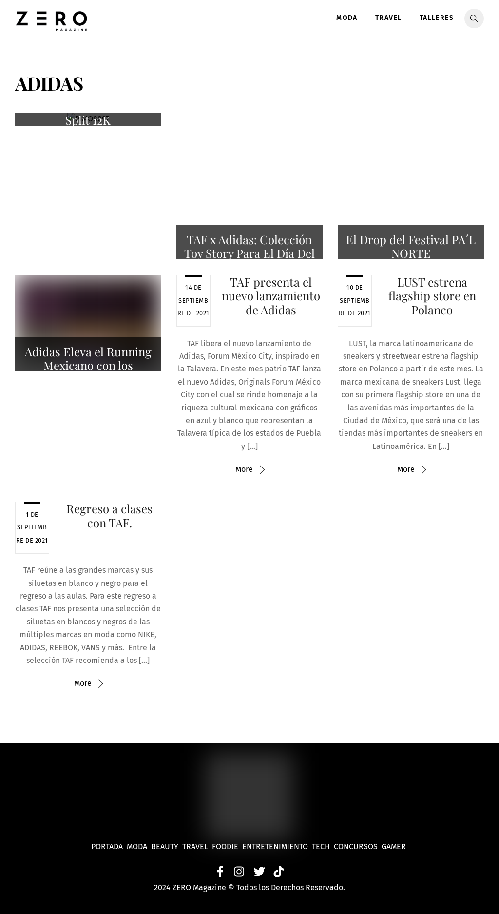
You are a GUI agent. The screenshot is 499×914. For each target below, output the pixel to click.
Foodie (225, 846)
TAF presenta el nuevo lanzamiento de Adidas (271, 296)
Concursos (357, 846)
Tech (323, 846)
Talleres (437, 18)
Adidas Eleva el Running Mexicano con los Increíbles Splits (88, 366)
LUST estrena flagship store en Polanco (432, 296)
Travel (388, 18)
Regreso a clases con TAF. (109, 515)
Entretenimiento (275, 846)
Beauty (166, 846)
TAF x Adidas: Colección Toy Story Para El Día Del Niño (249, 253)
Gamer (395, 846)
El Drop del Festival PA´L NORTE (411, 246)
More (244, 469)
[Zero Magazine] (51, 26)
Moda (347, 18)
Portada (107, 846)
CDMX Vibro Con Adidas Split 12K (88, 113)
